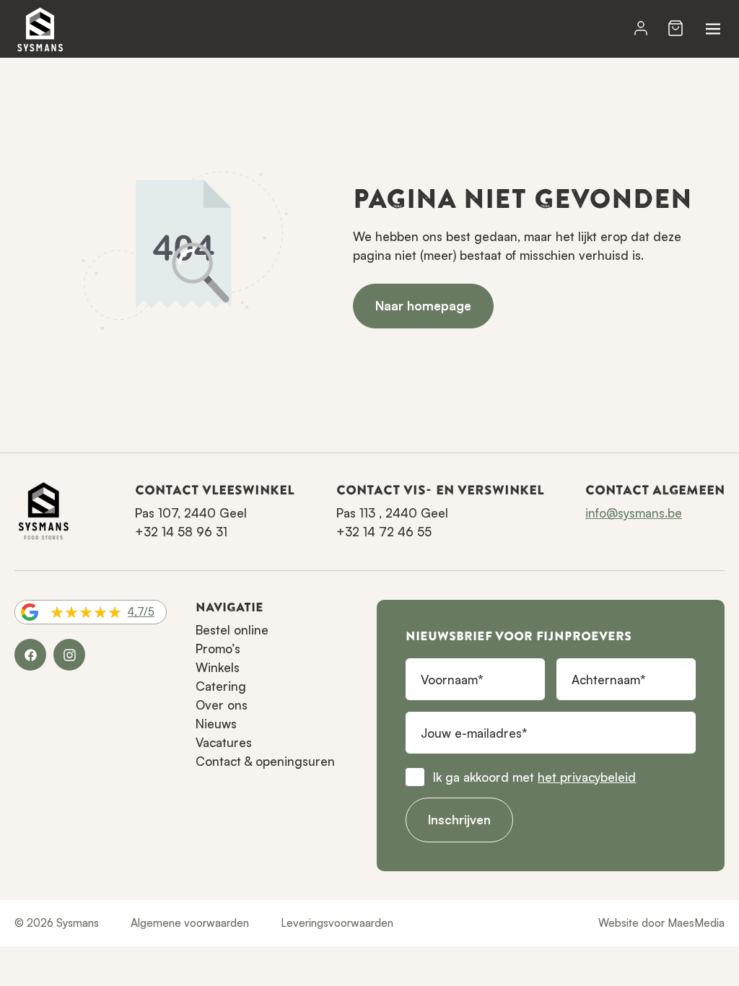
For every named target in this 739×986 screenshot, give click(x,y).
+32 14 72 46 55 (384, 531)
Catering (221, 686)
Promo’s (218, 648)
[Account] (641, 29)
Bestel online (232, 629)
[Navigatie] (713, 29)
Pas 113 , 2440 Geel (392, 512)
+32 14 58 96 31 (181, 531)
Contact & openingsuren (265, 761)
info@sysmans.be (633, 512)
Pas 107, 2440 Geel (191, 512)
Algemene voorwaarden (190, 923)
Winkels (218, 667)
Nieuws (216, 723)
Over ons (222, 704)
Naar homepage (423, 305)
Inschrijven (459, 819)
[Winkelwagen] (675, 29)
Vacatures (224, 742)
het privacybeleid (587, 777)
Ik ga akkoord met (534, 777)
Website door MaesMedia (661, 923)
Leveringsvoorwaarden (337, 923)
